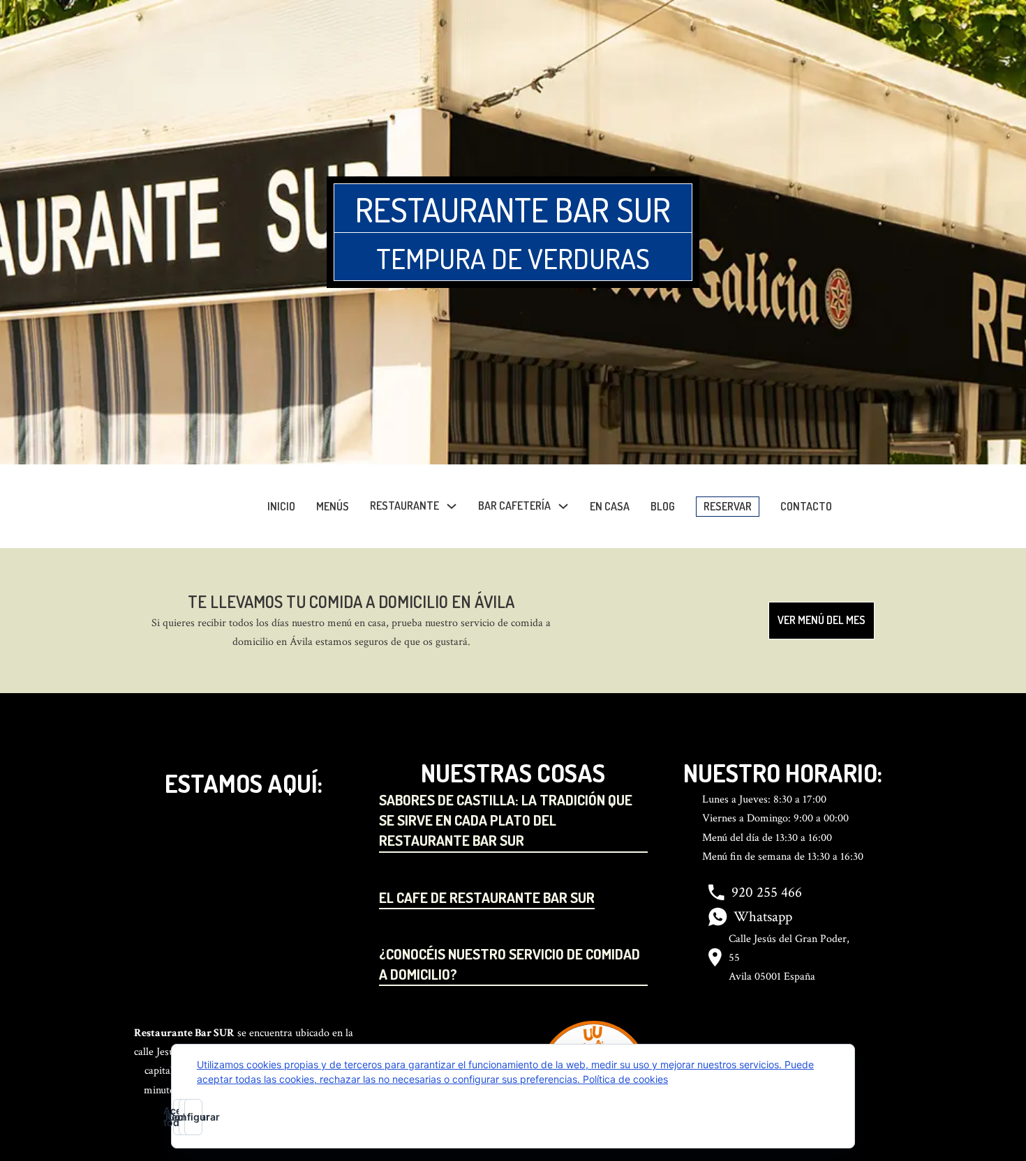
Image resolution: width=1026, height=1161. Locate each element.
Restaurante (404, 506)
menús (332, 506)
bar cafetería (514, 506)
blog (662, 506)
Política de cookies (625, 1079)
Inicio (281, 506)
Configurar (193, 1117)
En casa (610, 506)
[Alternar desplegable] (451, 506)
